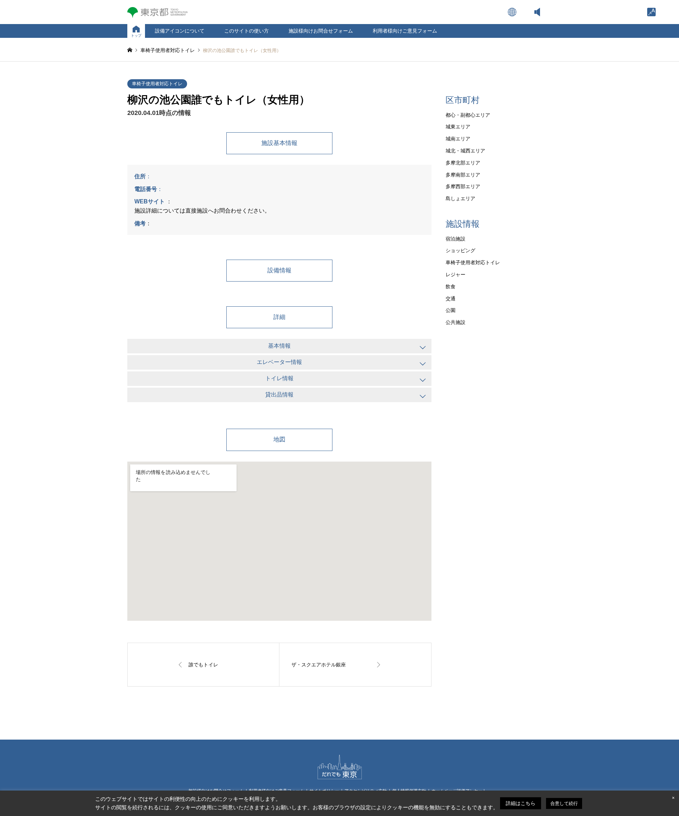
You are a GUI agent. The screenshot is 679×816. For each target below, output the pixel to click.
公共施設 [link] (455, 322)
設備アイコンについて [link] (179, 31)
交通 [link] (450, 298)
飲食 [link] (450, 286)
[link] (651, 12)
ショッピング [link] (460, 250)
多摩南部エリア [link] (463, 175)
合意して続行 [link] (564, 803)
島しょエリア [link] (460, 198)
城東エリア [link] (458, 126)
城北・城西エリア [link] (465, 151)
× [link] (673, 797)
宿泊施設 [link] (455, 239)
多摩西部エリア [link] (463, 186)
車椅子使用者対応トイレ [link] (157, 83)
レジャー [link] (455, 274)
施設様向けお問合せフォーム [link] (321, 31)
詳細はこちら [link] (520, 803)
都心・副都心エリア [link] (468, 115)
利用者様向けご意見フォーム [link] (405, 31)
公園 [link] (450, 310)
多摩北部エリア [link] (463, 163)
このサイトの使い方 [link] (246, 31)
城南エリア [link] (458, 138)
